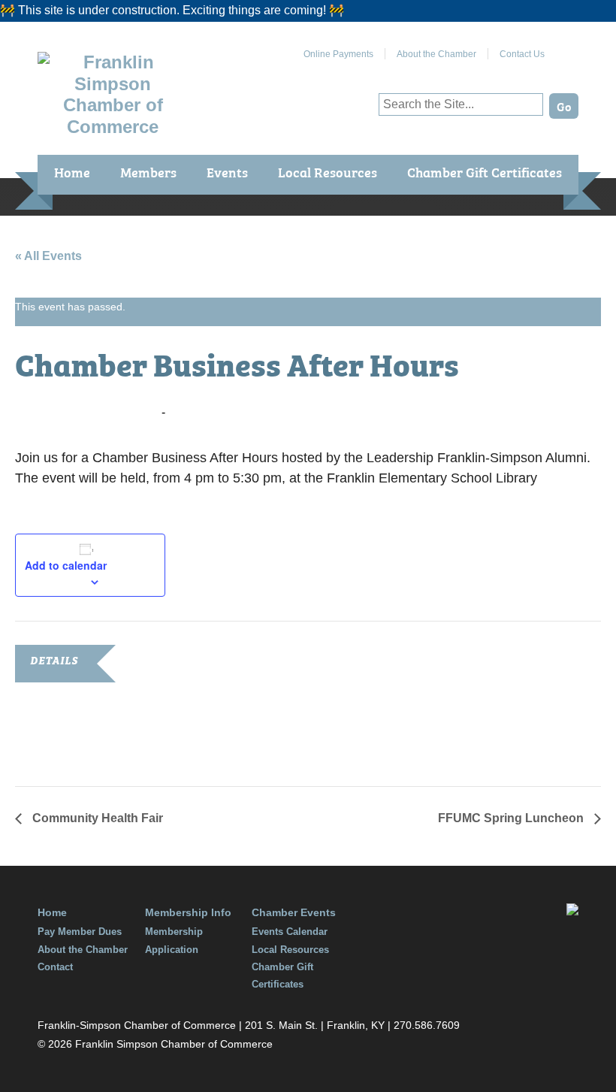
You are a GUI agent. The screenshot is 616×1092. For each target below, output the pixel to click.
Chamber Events (294, 912)
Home (72, 172)
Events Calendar (290, 931)
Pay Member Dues (80, 931)
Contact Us (522, 54)
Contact (55, 967)
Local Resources (327, 172)
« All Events (48, 256)
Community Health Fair (96, 818)
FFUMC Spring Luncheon (512, 818)
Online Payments (338, 54)
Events (227, 172)
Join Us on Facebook (567, 48)
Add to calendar (66, 565)
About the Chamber (436, 54)
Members (148, 172)
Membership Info (188, 912)
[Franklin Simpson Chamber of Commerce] (113, 126)
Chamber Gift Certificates (484, 172)
